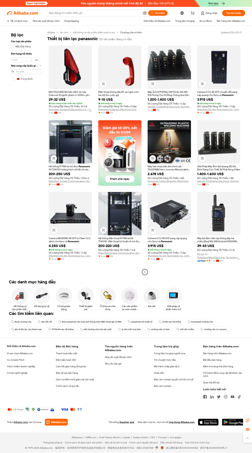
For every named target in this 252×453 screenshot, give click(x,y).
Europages (176, 437)
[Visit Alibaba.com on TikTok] (239, 397)
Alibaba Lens (21, 422)
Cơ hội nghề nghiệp (17, 373)
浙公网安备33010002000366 (182, 447)
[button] (145, 13)
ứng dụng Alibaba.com (182, 422)
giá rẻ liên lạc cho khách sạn (28, 329)
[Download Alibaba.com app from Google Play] (233, 422)
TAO (153, 437)
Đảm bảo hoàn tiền (66, 359)
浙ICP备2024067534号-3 (213, 447)
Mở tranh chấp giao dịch (166, 366)
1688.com (91, 437)
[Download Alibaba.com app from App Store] (208, 422)
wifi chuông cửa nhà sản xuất (97, 329)
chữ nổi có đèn (187, 329)
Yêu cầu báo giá (113, 363)
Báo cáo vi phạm (162, 386)
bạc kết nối (46, 322)
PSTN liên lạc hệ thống (63, 329)
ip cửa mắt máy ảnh (131, 329)
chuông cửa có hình (160, 329)
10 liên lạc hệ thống (171, 322)
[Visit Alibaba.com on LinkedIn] (212, 397)
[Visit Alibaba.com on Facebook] (205, 397)
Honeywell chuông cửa (202, 322)
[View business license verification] (157, 448)
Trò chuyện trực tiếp (165, 359)
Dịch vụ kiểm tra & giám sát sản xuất (75, 379)
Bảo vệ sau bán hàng (67, 373)
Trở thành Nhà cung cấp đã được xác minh (222, 374)
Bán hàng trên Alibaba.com (217, 353)
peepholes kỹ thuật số (141, 322)
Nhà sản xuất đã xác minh (118, 357)
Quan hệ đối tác (211, 382)
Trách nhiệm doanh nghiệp (21, 366)
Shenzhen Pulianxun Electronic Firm (117, 109)
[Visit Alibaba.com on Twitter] (219, 397)
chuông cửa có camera (215, 329)
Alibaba (51, 32)
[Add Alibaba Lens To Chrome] (56, 422)
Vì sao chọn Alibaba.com (20, 353)
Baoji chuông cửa (23, 322)
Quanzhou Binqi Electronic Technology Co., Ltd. (219, 257)
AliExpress (77, 437)
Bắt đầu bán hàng (212, 359)
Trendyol (162, 437)
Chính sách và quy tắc (67, 386)
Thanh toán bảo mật (66, 353)
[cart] (193, 13)
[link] (247, 420)
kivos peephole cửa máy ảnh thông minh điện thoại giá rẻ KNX (91, 322)
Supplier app (126, 422)
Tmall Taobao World (109, 437)
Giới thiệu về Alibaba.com (21, 346)
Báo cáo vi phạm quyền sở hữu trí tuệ (173, 379)
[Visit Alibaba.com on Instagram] (226, 397)
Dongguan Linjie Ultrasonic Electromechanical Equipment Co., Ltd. (169, 181)
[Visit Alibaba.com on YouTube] (232, 397)
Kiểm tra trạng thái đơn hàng (218, 366)
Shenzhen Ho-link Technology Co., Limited (219, 109)
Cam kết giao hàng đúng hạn (71, 366)
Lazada (126, 437)
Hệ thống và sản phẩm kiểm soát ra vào (94, 32)
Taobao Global (140, 437)
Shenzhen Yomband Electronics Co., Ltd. (70, 109)
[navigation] (26, 152)
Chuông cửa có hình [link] (131, 32)
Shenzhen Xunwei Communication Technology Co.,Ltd (70, 181)
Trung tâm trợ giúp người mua (169, 353)
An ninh (64, 32)
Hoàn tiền (159, 373)
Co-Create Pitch (15, 359)
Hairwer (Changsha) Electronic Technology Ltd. (169, 106)
